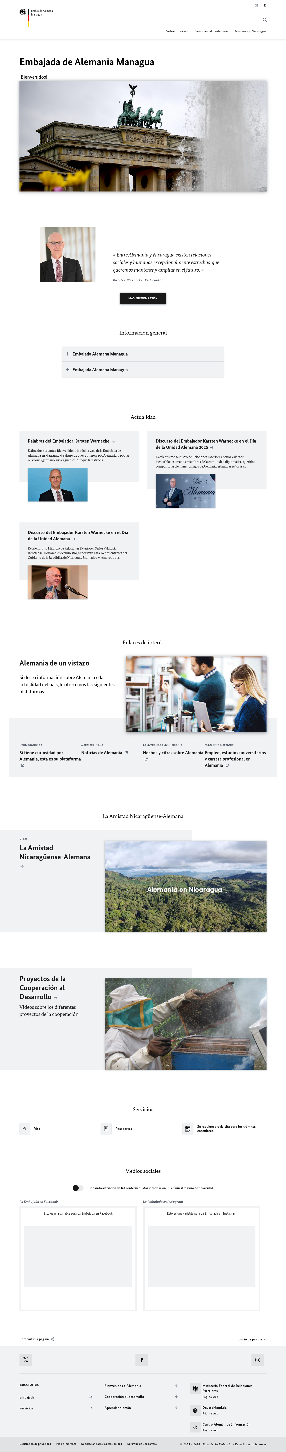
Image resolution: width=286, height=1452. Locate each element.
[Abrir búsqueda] (263, 17)
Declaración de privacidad (35, 1444)
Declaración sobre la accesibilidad (101, 1444)
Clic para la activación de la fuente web (113, 1188)
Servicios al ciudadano (211, 31)
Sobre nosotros (177, 31)
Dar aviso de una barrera (142, 1444)
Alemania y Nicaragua (251, 31)
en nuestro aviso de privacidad (192, 1188)
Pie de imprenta (66, 1444)
